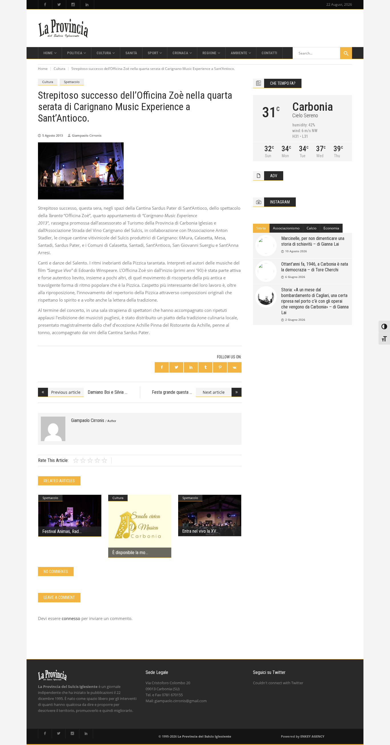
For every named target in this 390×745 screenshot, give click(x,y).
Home (43, 68)
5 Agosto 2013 (52, 135)
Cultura (59, 68)
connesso (71, 618)
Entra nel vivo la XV (199, 531)
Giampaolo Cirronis (86, 135)
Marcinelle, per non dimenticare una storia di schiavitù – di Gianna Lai (312, 241)
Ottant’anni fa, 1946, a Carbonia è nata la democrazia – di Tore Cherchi (314, 266)
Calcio (311, 228)
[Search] (346, 53)
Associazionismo (286, 228)
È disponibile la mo (128, 552)
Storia (261, 228)
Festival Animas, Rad (60, 531)
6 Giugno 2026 (295, 277)
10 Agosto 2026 (296, 251)
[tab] (261, 228)
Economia (331, 228)
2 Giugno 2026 (295, 320)
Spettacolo (72, 82)
